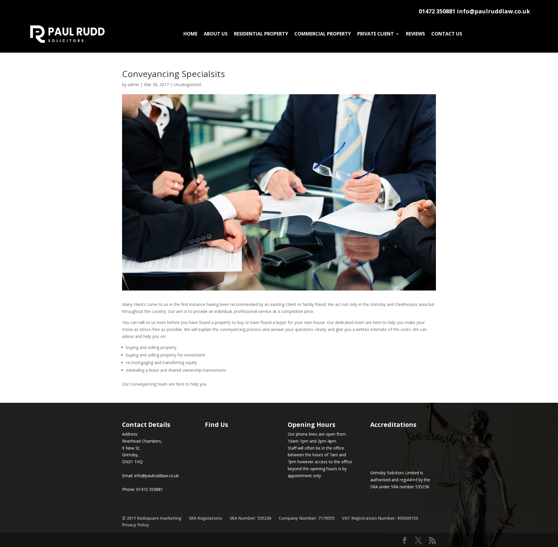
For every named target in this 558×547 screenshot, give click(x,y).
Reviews (415, 34)
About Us (216, 34)
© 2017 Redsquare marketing (151, 518)
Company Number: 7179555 (307, 518)
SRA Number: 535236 (250, 518)
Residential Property (261, 34)
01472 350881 (437, 11)
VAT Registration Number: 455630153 (380, 518)
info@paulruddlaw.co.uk (493, 11)
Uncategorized (187, 84)
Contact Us (446, 34)
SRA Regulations (205, 518)
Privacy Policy (135, 525)
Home (190, 34)
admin (133, 84)
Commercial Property (322, 34)
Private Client (375, 34)
